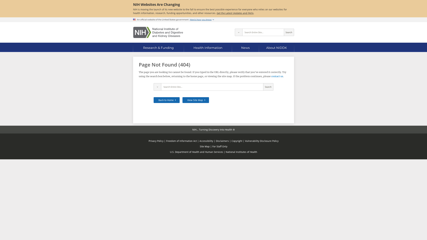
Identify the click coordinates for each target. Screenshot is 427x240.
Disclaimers (222, 140)
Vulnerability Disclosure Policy (262, 140)
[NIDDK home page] (158, 32)
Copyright (237, 140)
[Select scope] (238, 32)
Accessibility (206, 140)
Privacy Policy (156, 140)
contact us (277, 76)
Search (289, 32)
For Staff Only (219, 146)
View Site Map (195, 100)
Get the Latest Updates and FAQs (235, 13)
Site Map (205, 146)
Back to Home (166, 100)
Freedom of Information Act (181, 140)
